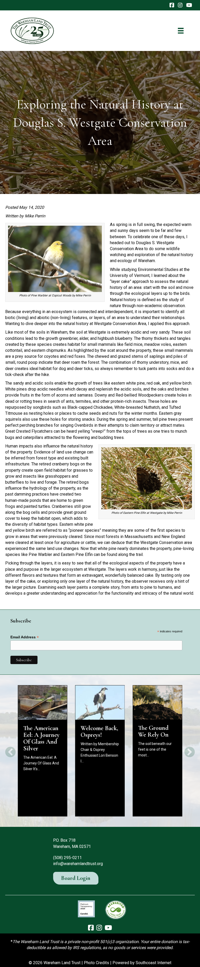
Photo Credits (96, 962)
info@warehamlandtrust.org (78, 863)
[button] (10, 752)
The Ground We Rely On (153, 731)
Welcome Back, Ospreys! (99, 731)
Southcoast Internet (153, 962)
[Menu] (180, 30)
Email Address (24, 637)
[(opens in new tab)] (86, 908)
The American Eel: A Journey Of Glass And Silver (41, 738)
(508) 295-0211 (67, 857)
